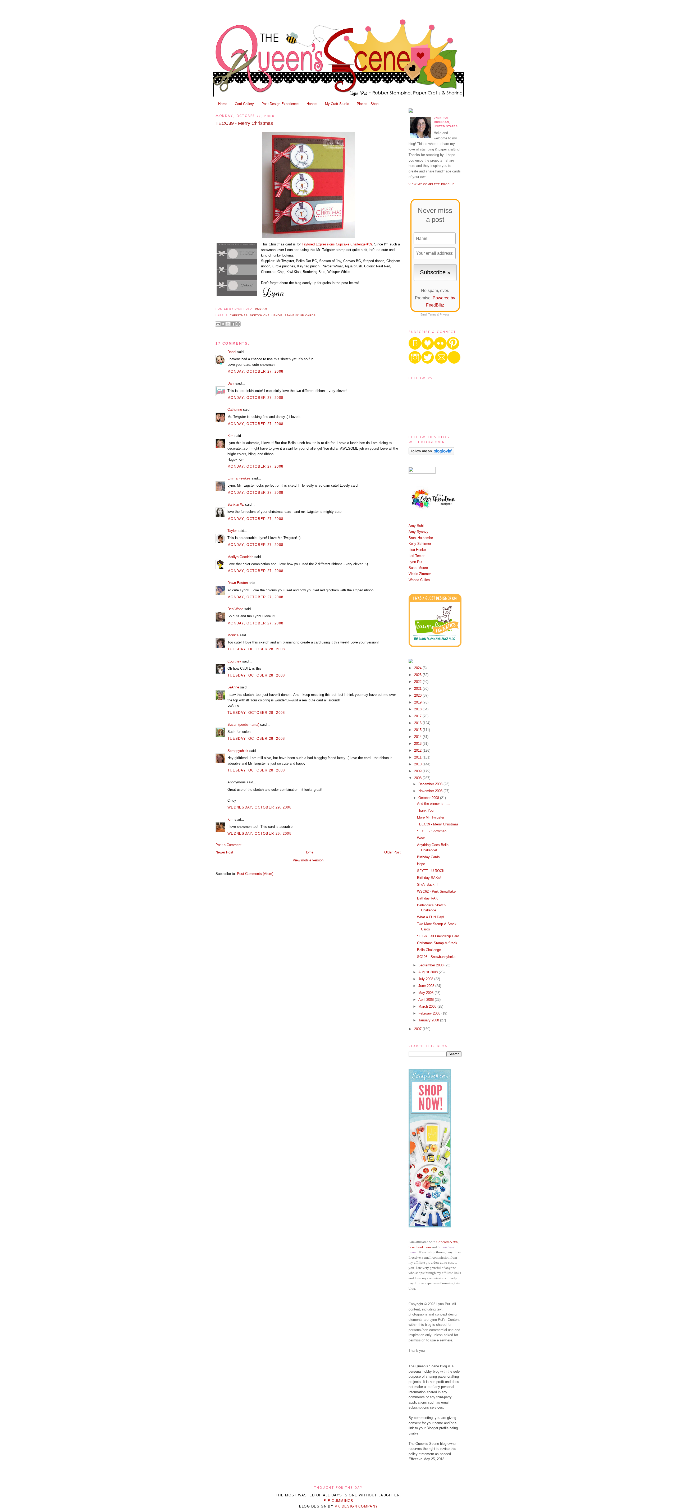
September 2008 (431, 965)
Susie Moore (418, 568)
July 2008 (426, 979)
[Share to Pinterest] (238, 324)
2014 (418, 737)
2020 (418, 695)
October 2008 (429, 798)
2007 (418, 1029)
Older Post (392, 852)
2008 (418, 778)
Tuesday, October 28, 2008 (256, 649)
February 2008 (429, 1013)
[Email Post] (268, 308)
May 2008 (426, 993)
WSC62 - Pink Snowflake (436, 891)
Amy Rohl (416, 526)
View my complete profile (432, 184)
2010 (418, 764)
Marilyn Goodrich (240, 557)
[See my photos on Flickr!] (422, 472)
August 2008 (428, 972)
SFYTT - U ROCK (431, 871)
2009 (418, 771)
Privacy (445, 314)
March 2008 (427, 1006)
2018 (418, 709)
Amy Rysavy (418, 532)
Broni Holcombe (421, 538)
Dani (230, 383)
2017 (418, 716)
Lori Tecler (416, 556)
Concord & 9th (447, 1242)
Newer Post (224, 852)
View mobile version (308, 860)
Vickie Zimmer (420, 574)
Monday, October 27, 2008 (255, 371)
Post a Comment (228, 845)
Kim (230, 436)
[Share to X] (228, 324)
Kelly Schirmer (420, 544)
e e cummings (338, 1501)
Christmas (239, 315)
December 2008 (430, 784)
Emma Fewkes (238, 478)
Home (222, 104)
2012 (418, 750)
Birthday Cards (428, 857)
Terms (432, 314)
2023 (418, 675)
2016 (418, 723)
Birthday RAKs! (429, 878)
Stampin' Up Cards (300, 315)
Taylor (232, 531)
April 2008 (426, 1000)
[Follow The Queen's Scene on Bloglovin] (431, 454)
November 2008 (430, 791)
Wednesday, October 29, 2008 (259, 807)
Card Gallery (244, 104)
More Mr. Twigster (430, 817)
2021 (418, 689)
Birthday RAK (427, 898)
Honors (312, 104)
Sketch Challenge (266, 315)
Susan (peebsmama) (243, 725)
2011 (418, 757)
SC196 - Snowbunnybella (436, 957)
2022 (418, 682)
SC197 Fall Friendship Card (438, 936)
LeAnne (233, 687)
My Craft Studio (337, 104)
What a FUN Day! (430, 917)
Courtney (234, 661)
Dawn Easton (237, 583)
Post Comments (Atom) (255, 874)
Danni (231, 352)
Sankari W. (235, 504)
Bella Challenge (429, 950)
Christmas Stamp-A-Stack (437, 943)
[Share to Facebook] (233, 324)
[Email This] (218, 324)
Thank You (425, 810)
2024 (418, 668)
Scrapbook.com (420, 1247)
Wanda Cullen (419, 580)
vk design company (356, 1506)
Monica (233, 635)
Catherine (234, 410)
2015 (418, 730)
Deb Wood (235, 609)
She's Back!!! (427, 885)
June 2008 (426, 986)
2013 (418, 744)
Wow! (421, 838)
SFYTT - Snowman (431, 831)
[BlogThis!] (223, 324)
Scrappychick (237, 751)
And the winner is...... (433, 804)
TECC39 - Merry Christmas (244, 123)
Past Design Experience (280, 104)
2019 (418, 702)
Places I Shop (367, 104)
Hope (421, 864)
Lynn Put (415, 562)
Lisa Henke (417, 550)
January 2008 (429, 1020)
